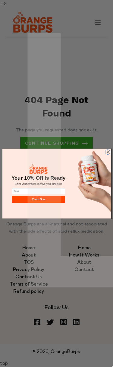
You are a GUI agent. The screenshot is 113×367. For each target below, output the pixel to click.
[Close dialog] (107, 151)
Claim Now (38, 199)
